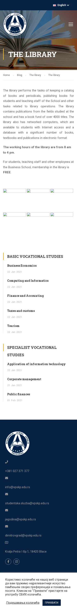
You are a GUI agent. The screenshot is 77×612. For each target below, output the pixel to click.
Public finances (18, 394)
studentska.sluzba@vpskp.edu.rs (27, 503)
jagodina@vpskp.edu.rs (20, 519)
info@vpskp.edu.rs (17, 487)
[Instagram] (16, 562)
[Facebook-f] (8, 562)
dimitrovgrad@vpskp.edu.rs (23, 535)
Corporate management (24, 379)
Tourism (13, 326)
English (61, 5)
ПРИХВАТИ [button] (51, 602)
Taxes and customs (21, 311)
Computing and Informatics (27, 281)
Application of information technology (36, 364)
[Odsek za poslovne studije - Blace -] (15, 25)
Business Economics (22, 266)
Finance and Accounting (25, 296)
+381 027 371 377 (17, 471)
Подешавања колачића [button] (22, 603)
